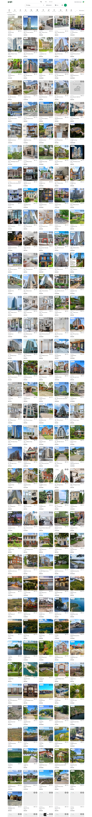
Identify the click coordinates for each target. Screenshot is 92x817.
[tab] (9, 10)
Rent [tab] (46, 1)
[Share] (19, 17)
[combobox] (12, 14)
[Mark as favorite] (21, 17)
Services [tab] (50, 1)
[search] (65, 5)
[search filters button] (62, 5)
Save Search (82, 10)
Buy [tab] (41, 1)
